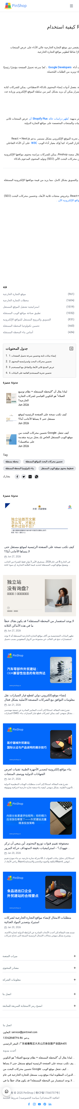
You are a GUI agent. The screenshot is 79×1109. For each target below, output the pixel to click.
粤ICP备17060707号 (47, 1092)
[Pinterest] (44, 1104)
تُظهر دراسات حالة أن (49, 118)
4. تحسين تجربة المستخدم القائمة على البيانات (29, 373)
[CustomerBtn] (6, 1091)
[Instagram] (34, 1104)
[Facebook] (29, 1104)
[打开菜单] (71, 6)
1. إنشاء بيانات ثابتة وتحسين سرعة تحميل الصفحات (32, 355)
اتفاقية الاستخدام (50, 1097)
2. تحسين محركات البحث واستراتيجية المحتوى (30, 361)
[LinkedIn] (50, 1104)
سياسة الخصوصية (29, 1097)
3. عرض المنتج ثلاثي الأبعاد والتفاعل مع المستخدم (31, 367)
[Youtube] (39, 1104)
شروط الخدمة (10, 1097)
